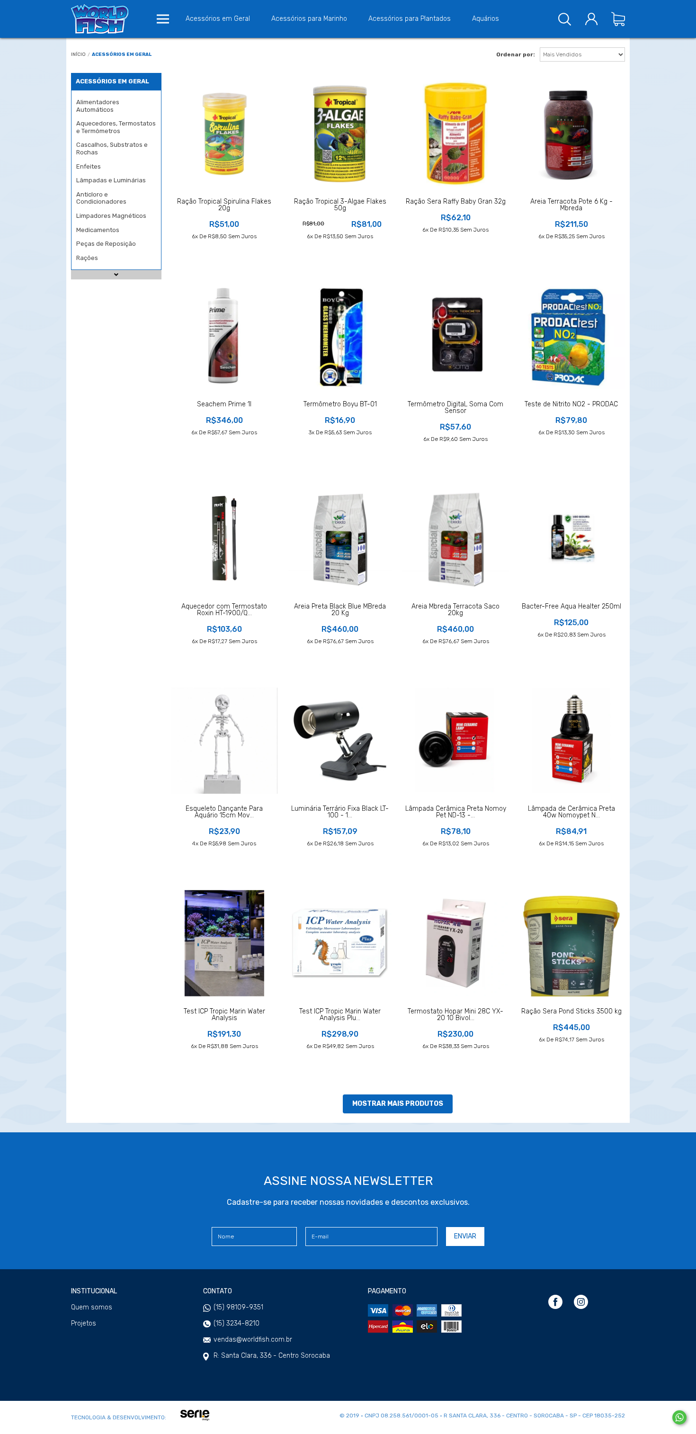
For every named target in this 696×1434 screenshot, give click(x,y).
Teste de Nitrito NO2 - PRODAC (571, 404)
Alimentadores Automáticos (97, 106)
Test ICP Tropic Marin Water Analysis (224, 1015)
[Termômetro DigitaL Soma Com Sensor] (455, 336)
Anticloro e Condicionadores (101, 198)
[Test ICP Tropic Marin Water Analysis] (224, 943)
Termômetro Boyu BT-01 (340, 404)
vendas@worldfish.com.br (253, 1339)
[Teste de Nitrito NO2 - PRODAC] (571, 336)
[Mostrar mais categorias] (116, 270)
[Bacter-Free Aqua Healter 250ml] (571, 538)
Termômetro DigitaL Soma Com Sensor (455, 407)
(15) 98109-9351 (238, 1307)
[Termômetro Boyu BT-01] (340, 336)
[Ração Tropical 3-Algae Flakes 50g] (340, 134)
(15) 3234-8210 (236, 1323)
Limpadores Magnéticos (111, 215)
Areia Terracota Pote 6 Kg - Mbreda (571, 205)
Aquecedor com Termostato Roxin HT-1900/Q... (224, 610)
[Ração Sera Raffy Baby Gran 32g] (455, 134)
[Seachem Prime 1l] (224, 336)
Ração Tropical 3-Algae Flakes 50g (340, 205)
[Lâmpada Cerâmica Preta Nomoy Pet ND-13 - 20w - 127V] (455, 741)
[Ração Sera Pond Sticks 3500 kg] (571, 943)
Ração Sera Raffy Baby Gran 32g (456, 201)
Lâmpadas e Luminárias (111, 180)
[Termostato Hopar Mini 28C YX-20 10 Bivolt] (455, 943)
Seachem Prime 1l (224, 404)
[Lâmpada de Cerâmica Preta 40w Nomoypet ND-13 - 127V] (571, 741)
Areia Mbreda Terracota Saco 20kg (455, 610)
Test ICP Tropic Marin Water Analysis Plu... (340, 1015)
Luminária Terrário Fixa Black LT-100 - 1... (340, 812)
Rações (87, 257)
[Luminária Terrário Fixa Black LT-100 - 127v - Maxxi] (340, 741)
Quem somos (91, 1307)
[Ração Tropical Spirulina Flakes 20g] (224, 134)
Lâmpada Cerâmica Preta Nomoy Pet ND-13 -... (455, 812)
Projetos (83, 1323)
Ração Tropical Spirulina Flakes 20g (224, 205)
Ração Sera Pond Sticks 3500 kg (571, 1011)
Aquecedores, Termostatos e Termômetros (116, 127)
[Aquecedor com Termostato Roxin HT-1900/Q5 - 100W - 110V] (224, 538)
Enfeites (88, 166)
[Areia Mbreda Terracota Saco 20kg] (455, 538)
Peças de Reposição (106, 243)
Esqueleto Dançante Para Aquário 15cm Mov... (224, 812)
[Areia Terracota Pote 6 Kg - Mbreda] (571, 134)
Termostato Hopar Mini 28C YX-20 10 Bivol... (455, 1015)
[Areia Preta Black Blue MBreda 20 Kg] (340, 538)
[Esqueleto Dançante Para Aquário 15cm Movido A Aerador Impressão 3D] (224, 741)
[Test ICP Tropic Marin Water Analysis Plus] (340, 943)
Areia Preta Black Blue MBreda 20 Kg (340, 610)
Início (78, 54)
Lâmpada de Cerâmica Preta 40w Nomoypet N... (571, 812)
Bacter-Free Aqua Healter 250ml (571, 606)
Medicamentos (97, 229)
